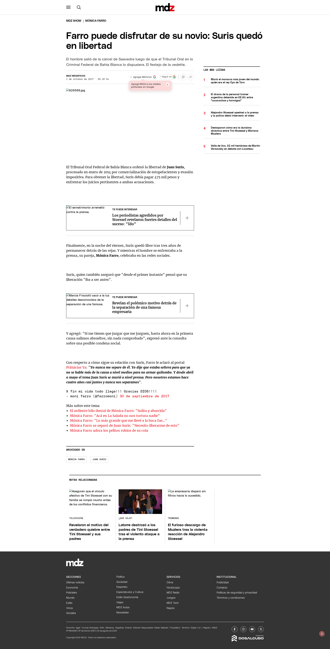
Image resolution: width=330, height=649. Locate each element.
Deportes (121, 586)
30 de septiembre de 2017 (144, 396)
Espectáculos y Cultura (129, 592)
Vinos (69, 608)
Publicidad (223, 582)
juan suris (99, 459)
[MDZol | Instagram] (243, 629)
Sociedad (121, 581)
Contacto (222, 587)
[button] (68, 7)
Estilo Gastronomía (127, 597)
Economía (72, 587)
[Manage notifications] (322, 633)
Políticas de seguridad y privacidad (237, 592)
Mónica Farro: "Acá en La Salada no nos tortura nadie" (115, 416)
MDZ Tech (173, 602)
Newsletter (122, 612)
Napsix (171, 608)
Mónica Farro (76, 459)
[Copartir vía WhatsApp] (183, 77)
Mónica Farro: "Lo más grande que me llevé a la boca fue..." (118, 420)
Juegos (171, 597)
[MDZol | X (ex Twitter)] (261, 629)
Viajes (119, 602)
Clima (170, 582)
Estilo (69, 602)
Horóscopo (173, 587)
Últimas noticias (75, 582)
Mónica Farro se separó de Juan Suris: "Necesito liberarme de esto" (124, 425)
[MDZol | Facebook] (234, 629)
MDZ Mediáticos (75, 76)
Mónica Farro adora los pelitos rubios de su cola (109, 430)
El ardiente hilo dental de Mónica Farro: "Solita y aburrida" (118, 411)
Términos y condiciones (231, 597)
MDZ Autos (123, 607)
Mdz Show (73, 20)
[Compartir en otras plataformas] (191, 77)
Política (120, 576)
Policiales (71, 592)
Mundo (70, 597)
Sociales (71, 613)
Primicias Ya (76, 367)
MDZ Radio (173, 592)
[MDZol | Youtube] (252, 629)
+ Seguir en (166, 77)
